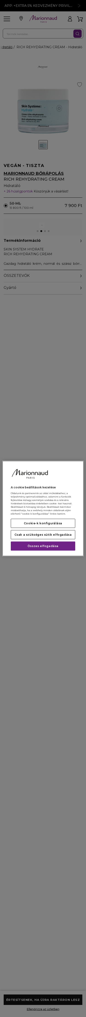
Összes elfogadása (43, 546)
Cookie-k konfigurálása (43, 523)
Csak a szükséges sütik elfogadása (43, 534)
